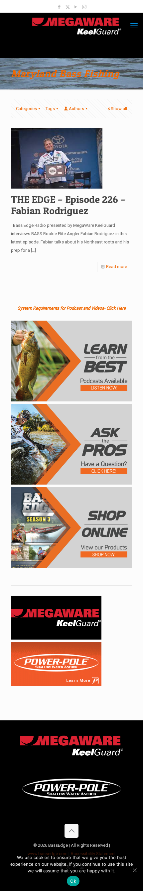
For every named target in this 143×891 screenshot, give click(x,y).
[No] (134, 870)
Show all (119, 108)
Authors (76, 108)
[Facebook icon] (59, 7)
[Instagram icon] (84, 7)
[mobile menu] (134, 26)
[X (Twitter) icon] (67, 7)
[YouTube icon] (75, 7)
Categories (26, 108)
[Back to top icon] (71, 831)
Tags (50, 108)
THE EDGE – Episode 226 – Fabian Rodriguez (68, 205)
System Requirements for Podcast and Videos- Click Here (72, 308)
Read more (116, 266)
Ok (73, 881)
